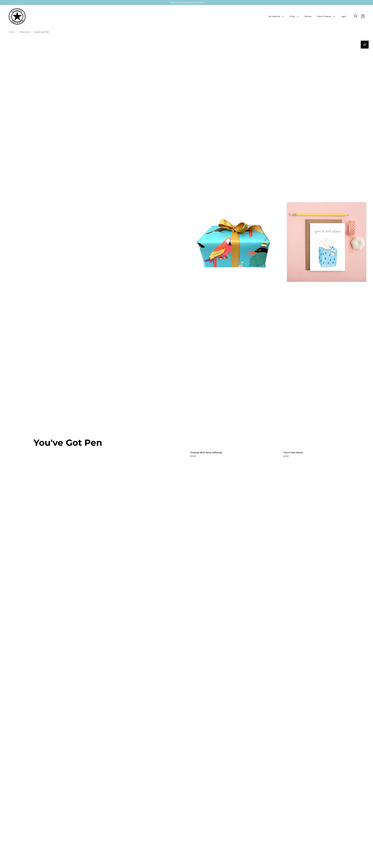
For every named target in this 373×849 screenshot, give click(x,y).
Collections (24, 32)
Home (11, 32)
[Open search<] (355, 15)
